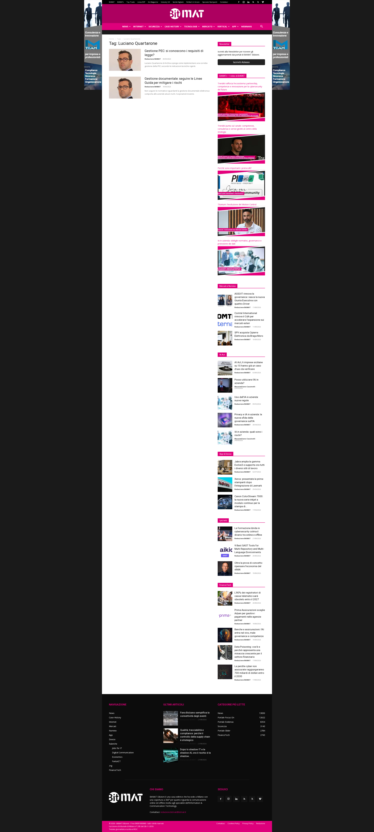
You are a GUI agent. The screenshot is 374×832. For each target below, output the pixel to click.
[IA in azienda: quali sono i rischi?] (225, 437)
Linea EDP (141, 2)
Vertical (222, 26)
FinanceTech (115, 770)
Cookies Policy (234, 823)
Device (112, 739)
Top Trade (131, 2)
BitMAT (112, 2)
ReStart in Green (193, 2)
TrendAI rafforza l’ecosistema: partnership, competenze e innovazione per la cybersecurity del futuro (240, 86)
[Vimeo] (263, 2)
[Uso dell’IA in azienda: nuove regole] (225, 402)
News (125, 26)
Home (111, 39)
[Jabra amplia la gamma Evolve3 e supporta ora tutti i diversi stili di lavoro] (225, 467)
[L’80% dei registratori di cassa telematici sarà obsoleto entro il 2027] (225, 598)
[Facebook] (239, 2)
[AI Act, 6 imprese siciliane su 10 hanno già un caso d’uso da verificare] (225, 368)
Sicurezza (154, 26)
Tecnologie (190, 26)
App (234, 26)
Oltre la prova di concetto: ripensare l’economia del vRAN (248, 566)
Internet (138, 26)
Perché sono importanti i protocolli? (234, 168)
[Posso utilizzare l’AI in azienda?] (225, 385)
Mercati (112, 726)
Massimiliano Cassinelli (244, 386)
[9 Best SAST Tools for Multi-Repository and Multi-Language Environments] (225, 551)
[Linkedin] (248, 2)
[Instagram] (243, 2)
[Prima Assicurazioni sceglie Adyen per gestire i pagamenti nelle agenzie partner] (225, 615)
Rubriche (113, 743)
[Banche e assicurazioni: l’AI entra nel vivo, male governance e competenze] (225, 635)
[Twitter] (258, 2)
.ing (110, 765)
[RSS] (253, 2)
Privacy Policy (247, 823)
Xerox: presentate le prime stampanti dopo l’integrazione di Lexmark (248, 482)
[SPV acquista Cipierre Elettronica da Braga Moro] (225, 338)
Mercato (207, 26)
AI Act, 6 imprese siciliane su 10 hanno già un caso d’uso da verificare (248, 365)
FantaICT (116, 761)
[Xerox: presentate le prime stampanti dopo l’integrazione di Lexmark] (225, 484)
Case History (172, 26)
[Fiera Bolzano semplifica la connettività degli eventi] (170, 718)
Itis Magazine (153, 2)
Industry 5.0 (165, 2)
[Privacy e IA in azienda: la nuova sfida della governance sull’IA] (225, 420)
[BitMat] (187, 13)
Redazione (260, 823)
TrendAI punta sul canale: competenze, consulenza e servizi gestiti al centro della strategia (237, 128)
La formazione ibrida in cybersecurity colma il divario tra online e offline (248, 531)
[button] (261, 26)
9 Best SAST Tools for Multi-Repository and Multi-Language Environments (249, 549)
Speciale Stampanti (209, 2)
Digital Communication (123, 752)
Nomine (113, 730)
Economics (117, 757)
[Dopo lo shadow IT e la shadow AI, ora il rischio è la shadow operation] (170, 755)
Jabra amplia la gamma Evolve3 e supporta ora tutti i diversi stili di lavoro (249, 465)
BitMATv (120, 2)
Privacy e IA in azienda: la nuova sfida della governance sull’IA (248, 418)
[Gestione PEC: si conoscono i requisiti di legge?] (125, 60)
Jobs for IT (117, 748)
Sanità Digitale (178, 2)
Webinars (246, 26)
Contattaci (224, 2)
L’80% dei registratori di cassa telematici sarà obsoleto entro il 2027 (247, 596)
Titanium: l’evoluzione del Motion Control (237, 204)
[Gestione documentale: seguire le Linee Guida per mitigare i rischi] (125, 88)
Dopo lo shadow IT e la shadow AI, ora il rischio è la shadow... (195, 753)
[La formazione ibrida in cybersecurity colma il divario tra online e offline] (225, 533)
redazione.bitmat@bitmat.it (173, 812)
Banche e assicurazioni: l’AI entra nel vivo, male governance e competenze (249, 633)
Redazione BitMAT (153, 59)
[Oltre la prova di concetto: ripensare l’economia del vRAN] (225, 568)
